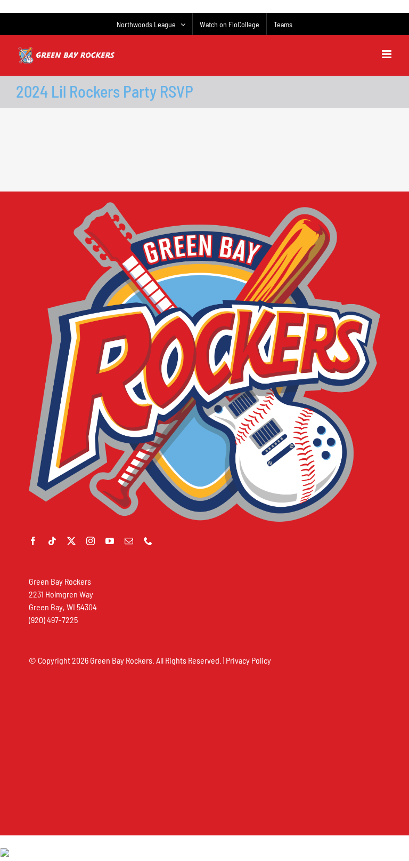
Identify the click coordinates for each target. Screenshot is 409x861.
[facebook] (33, 541)
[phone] (148, 541)
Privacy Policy (248, 660)
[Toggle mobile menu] (387, 54)
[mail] (129, 541)
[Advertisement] (204, 154)
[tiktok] (52, 541)
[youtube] (109, 541)
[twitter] (71, 541)
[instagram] (90, 541)
